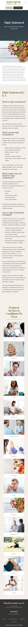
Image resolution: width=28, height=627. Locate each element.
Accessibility (22, 619)
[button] (25, 2)
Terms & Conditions (13, 619)
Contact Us (14, 621)
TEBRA (20, 625)
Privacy (4, 619)
